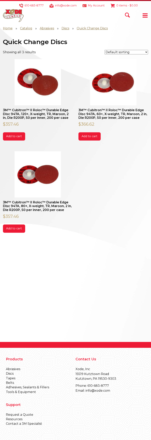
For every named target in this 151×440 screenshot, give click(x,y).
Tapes (10, 378)
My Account (96, 5)
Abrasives (47, 28)
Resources (14, 419)
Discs (65, 28)
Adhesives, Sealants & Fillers (27, 387)
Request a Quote (19, 415)
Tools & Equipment (21, 392)
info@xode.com (66, 5)
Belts (10, 383)
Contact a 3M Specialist (24, 424)
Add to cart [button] (14, 136)
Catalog (26, 28)
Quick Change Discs (92, 28)
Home (8, 28)
